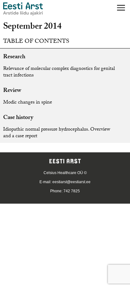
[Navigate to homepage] (23, 9)
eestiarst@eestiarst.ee (71, 182)
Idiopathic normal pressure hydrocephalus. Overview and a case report (56, 133)
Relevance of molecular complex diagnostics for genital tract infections (59, 72)
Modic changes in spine (27, 102)
